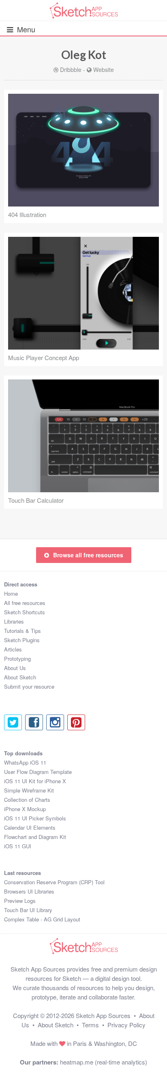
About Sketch (20, 677)
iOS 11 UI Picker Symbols (35, 818)
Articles (13, 649)
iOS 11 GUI (17, 846)
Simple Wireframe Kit (29, 790)
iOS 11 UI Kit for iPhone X (35, 781)
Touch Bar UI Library (28, 910)
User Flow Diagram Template (38, 772)
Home (11, 593)
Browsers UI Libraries (29, 891)
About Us (15, 668)
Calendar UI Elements (30, 827)
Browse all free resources (88, 555)
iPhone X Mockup (25, 809)
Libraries (14, 621)
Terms (90, 1024)
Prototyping (17, 658)
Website (103, 69)
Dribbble (70, 69)
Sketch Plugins (22, 640)
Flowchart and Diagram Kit (35, 837)
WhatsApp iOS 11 (25, 762)
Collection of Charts (27, 799)
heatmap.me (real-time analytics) (103, 1062)
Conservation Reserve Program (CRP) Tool (54, 882)
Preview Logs (20, 900)
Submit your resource (29, 686)
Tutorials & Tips (22, 630)
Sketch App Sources (103, 1015)
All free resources (24, 603)
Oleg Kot (83, 54)
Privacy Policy (126, 1024)
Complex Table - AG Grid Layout (42, 919)
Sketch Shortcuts (24, 612)
